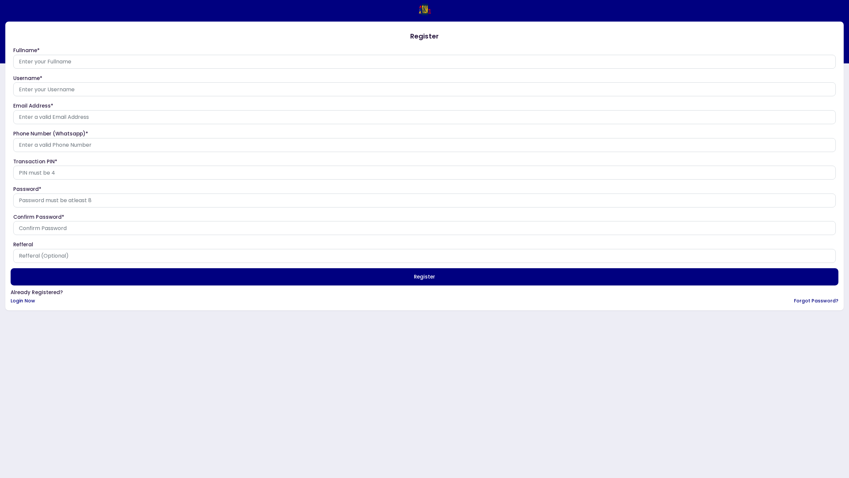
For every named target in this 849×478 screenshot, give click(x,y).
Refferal (23, 244)
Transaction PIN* (35, 161)
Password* (27, 189)
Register (424, 276)
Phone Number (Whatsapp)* (50, 133)
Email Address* (33, 105)
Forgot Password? (816, 300)
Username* (28, 78)
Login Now (23, 300)
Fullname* (26, 50)
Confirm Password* (38, 216)
